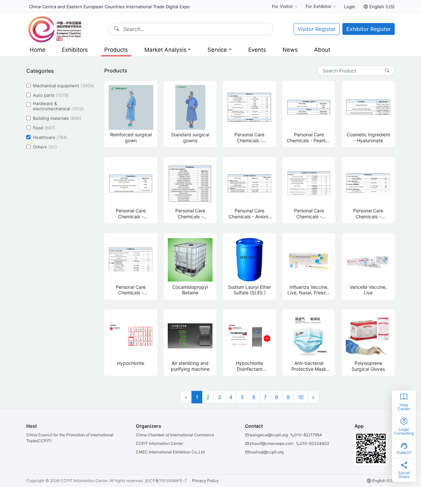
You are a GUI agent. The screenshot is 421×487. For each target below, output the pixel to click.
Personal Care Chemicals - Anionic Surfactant (250, 213)
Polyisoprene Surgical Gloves (368, 366)
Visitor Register (317, 29)
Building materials (57, 118)
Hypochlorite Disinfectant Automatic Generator (249, 366)
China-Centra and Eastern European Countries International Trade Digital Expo (109, 6)
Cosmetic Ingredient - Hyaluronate (368, 137)
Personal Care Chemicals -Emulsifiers (131, 213)
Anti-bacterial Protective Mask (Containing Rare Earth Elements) (309, 366)
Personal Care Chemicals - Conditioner (131, 290)
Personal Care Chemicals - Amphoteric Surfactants (309, 213)
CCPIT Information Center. (85, 480)
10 (301, 397)
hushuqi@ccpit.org (266, 451)
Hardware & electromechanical (58, 106)
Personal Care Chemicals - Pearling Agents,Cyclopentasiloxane (309, 137)
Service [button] (217, 49)
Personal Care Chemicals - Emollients (190, 213)
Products (116, 49)
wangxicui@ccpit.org (268, 434)
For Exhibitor (319, 6)
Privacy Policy (205, 480)
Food (44, 127)
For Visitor (282, 6)
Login (349, 6)
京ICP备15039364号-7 (166, 480)
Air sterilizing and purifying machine (190, 366)
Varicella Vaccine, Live (368, 290)
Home (37, 49)
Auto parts (51, 95)
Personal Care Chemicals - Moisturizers (368, 213)
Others (45, 146)
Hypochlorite (130, 363)
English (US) (382, 6)
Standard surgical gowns (190, 137)
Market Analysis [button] (165, 49)
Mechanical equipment (63, 85)
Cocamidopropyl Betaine (190, 290)
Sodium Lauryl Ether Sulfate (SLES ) (249, 290)
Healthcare (50, 137)
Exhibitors (75, 49)
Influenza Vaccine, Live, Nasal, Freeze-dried (309, 290)
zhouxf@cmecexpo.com (271, 443)
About (322, 49)
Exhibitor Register (368, 29)
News (290, 49)
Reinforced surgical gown (131, 137)
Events (257, 49)
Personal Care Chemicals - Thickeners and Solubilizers (249, 137)
